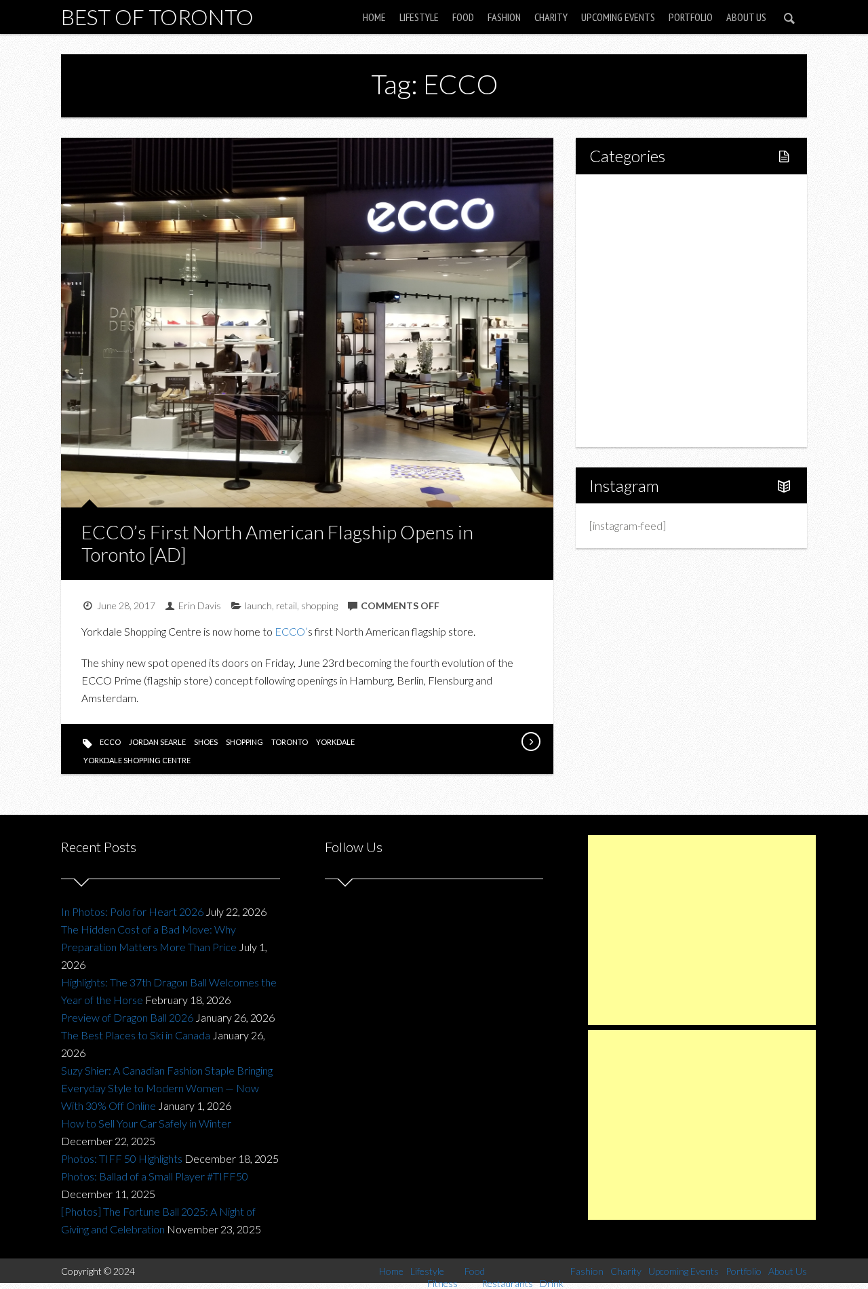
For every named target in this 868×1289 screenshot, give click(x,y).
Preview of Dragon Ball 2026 (127, 1017)
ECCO (110, 741)
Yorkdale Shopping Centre (137, 760)
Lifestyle (419, 17)
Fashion (504, 17)
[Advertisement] (702, 930)
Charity (551, 17)
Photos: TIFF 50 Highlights (121, 1158)
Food (463, 17)
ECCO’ (291, 631)
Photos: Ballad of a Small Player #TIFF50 (154, 1176)
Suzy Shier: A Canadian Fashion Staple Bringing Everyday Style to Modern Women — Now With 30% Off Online (167, 1088)
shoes (206, 741)
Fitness (635, 241)
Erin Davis (199, 605)
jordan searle (157, 741)
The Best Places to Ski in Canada (135, 1034)
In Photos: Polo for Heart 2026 (132, 911)
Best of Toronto (157, 16)
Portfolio (691, 17)
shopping (319, 605)
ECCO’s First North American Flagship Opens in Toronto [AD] (277, 543)
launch (258, 605)
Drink (631, 310)
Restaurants (646, 287)
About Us (746, 17)
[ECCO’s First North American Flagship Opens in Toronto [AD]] (530, 741)
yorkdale (335, 741)
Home (374, 17)
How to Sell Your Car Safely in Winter (146, 1123)
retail (286, 605)
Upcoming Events (618, 17)
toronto (289, 741)
